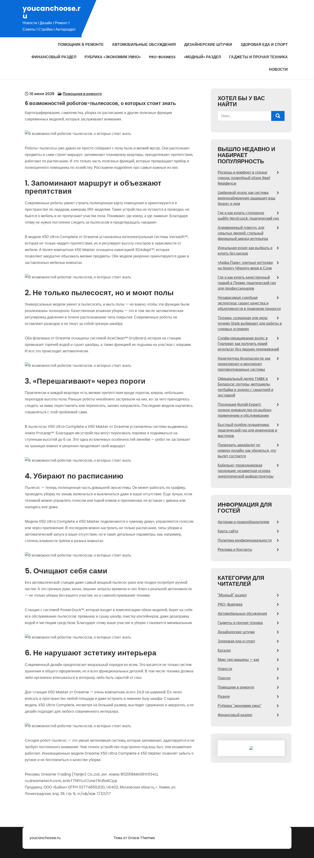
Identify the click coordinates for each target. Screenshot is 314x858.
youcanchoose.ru (51, 12)
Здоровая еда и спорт (264, 44)
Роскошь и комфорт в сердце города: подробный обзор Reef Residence (244, 178)
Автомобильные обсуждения (144, 44)
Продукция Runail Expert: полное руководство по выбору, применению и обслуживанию (245, 410)
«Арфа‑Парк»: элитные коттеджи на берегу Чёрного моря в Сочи (245, 265)
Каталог (224, 650)
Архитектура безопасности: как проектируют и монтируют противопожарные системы (244, 364)
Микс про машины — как (238, 659)
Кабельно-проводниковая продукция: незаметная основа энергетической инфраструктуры (246, 471)
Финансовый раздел (53, 57)
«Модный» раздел (202, 57)
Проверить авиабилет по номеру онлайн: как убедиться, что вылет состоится (247, 450)
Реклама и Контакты (235, 549)
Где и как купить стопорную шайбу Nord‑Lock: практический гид (248, 215)
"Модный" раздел (232, 595)
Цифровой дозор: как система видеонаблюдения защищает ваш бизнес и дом (246, 198)
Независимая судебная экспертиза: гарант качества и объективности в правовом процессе (249, 303)
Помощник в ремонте (81, 44)
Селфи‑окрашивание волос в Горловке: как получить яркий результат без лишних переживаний (248, 344)
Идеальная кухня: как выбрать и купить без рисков (245, 250)
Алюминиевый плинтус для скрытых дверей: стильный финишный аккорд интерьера (243, 233)
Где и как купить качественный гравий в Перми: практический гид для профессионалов (247, 283)
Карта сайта (228, 531)
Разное (224, 696)
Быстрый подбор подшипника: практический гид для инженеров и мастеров (247, 430)
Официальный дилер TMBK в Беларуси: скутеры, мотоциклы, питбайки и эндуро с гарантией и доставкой (245, 387)
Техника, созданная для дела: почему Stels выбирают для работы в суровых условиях (250, 323)
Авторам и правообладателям (243, 522)
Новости (278, 69)
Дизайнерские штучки (208, 44)
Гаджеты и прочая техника (258, 57)
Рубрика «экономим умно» (113, 57)
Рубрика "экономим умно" (239, 705)
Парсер (224, 678)
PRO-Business (162, 57)
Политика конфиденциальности (245, 540)
